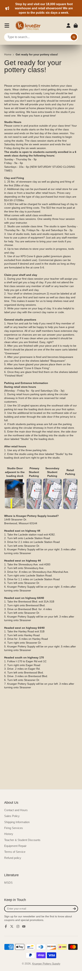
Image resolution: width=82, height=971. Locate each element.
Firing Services (13, 828)
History (8, 833)
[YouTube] (24, 926)
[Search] (74, 37)
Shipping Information (17, 822)
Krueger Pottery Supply (46, 963)
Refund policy (12, 857)
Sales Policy (12, 816)
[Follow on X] (12, 926)
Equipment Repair (15, 845)
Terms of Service (14, 851)
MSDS (8, 882)
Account (68, 25)
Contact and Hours (16, 810)
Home (7, 54)
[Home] (29, 25)
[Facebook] (6, 926)
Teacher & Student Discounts (22, 840)
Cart (75, 25)
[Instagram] (18, 926)
